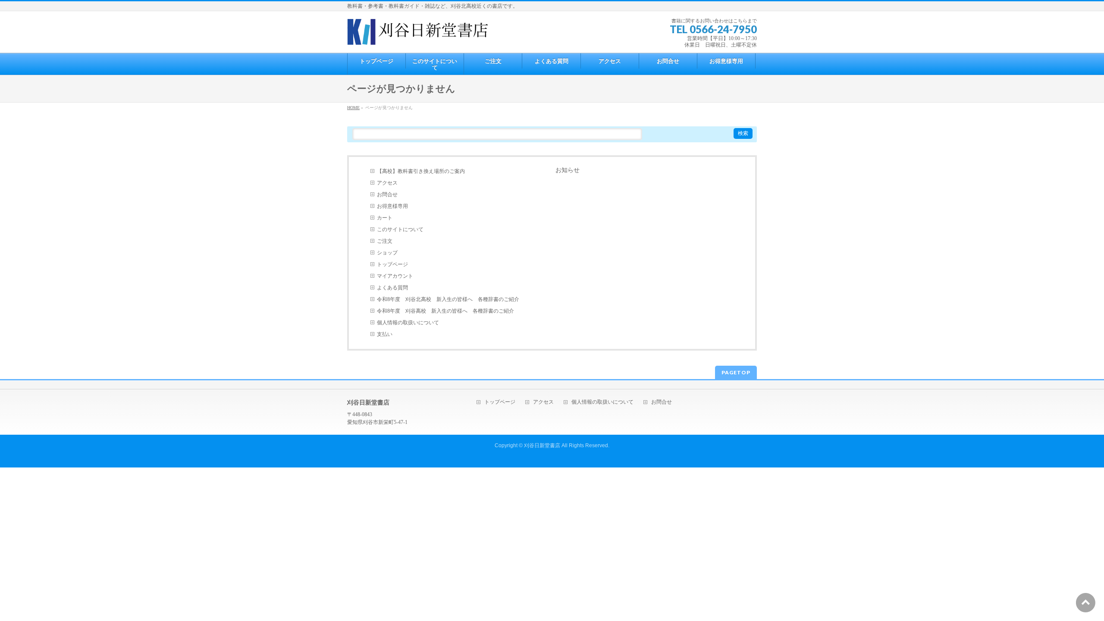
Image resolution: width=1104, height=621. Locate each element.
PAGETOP (735, 372)
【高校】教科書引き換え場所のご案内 (421, 171)
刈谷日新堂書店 (542, 445)
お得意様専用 (392, 206)
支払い (384, 334)
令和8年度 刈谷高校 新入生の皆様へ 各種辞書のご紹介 (445, 311)
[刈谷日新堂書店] (418, 35)
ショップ (387, 253)
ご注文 (384, 241)
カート (384, 218)
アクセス (387, 183)
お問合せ (387, 194)
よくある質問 (392, 288)
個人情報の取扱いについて (408, 323)
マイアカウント (395, 276)
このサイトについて (400, 229)
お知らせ (567, 170)
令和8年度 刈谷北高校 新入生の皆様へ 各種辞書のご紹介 (448, 299)
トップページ (392, 264)
